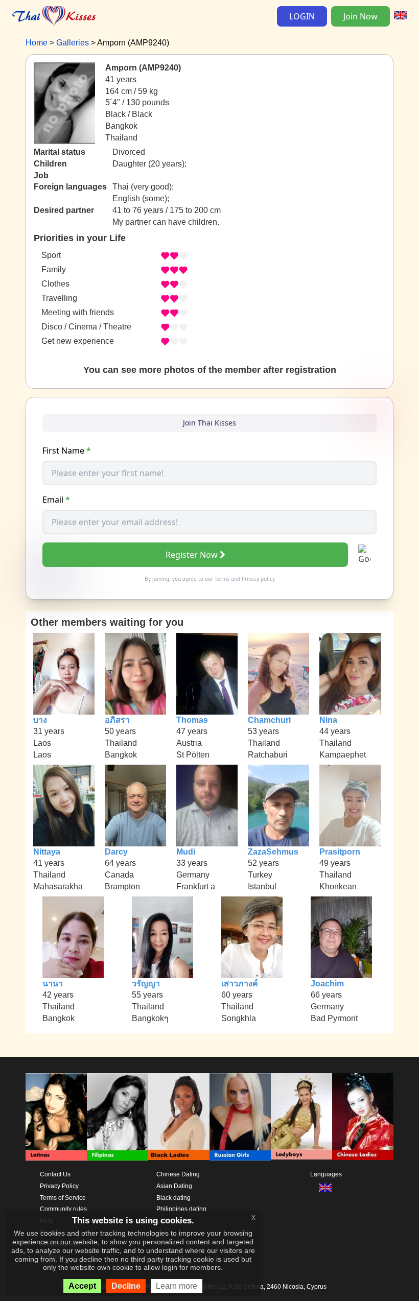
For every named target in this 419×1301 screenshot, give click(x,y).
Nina (328, 720)
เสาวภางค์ (239, 983)
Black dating (173, 1197)
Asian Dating (174, 1186)
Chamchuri (269, 720)
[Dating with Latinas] (56, 1117)
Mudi (185, 851)
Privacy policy (258, 578)
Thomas (192, 720)
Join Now (360, 16)
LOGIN (302, 16)
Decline (126, 1286)
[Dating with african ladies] (179, 1117)
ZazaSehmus (273, 851)
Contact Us (55, 1174)
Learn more (176, 1286)
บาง (40, 720)
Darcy (116, 851)
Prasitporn (339, 851)
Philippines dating (181, 1209)
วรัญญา (146, 983)
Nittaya (46, 851)
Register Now (192, 554)
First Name (66, 450)
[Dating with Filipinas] (117, 1117)
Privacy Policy (59, 1186)
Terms (222, 578)
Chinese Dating (178, 1174)
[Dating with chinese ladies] (362, 1117)
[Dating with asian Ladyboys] (301, 1117)
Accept (82, 1286)
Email (56, 499)
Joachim (327, 983)
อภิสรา (117, 720)
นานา (52, 983)
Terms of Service (63, 1197)
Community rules (63, 1209)
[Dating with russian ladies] (240, 1117)
